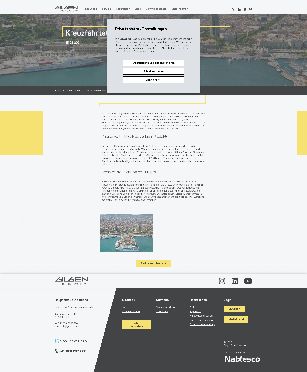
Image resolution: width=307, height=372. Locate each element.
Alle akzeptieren (154, 71)
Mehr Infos (152, 79)
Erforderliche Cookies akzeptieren (153, 62)
